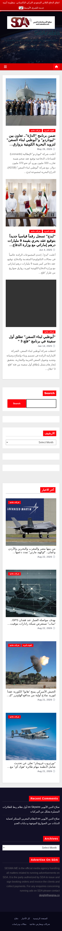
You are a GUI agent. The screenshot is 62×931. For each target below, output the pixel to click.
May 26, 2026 (44, 149)
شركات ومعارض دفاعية (40, 924)
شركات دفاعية (35, 130)
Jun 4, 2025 (45, 250)
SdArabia (47, 33)
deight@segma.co (49, 895)
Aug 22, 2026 (45, 557)
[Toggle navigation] (5, 67)
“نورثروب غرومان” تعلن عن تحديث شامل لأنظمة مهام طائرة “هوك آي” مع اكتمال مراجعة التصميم (32, 767)
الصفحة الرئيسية (40, 918)
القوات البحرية (49, 130)
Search (49, 393)
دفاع (16, 918)
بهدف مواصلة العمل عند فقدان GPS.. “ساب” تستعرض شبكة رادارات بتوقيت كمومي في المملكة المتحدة (32, 624)
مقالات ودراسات (19, 924)
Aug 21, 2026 (45, 699)
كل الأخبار (25, 918)
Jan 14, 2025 (45, 346)
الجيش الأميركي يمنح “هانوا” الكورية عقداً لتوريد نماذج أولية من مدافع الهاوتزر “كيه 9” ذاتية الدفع (31, 695)
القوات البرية (27, 645)
